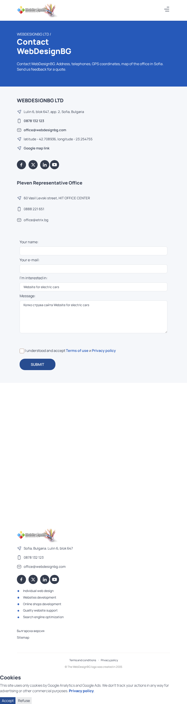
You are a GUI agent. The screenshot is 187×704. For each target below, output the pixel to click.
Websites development (39, 597)
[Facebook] (21, 164)
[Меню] (167, 9)
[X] (33, 164)
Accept (8, 700)
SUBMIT (37, 364)
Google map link (36, 148)
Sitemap (23, 637)
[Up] (179, 698)
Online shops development (42, 604)
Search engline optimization (43, 617)
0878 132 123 (34, 120)
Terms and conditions (82, 660)
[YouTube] (54, 164)
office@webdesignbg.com (45, 130)
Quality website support (40, 610)
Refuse (24, 700)
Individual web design (38, 591)
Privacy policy (104, 350)
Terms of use (77, 350)
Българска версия (30, 631)
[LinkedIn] (44, 164)
